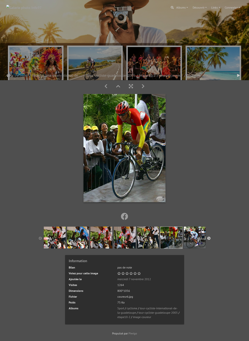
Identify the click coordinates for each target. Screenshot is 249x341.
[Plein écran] (130, 86)
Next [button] (209, 238)
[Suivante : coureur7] (143, 86)
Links (214, 7)
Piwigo (133, 333)
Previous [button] (40, 238)
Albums (181, 7)
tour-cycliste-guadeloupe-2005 (111, 75)
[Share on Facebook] (124, 216)
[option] (54, 237)
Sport (120, 308)
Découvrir (199, 7)
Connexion (231, 7)
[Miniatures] (118, 86)
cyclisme (21, 75)
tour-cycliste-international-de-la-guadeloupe (57, 75)
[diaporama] (238, 75)
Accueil (8, 75)
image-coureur (171, 75)
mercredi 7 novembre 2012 (134, 279)
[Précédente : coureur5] (106, 86)
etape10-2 (147, 75)
